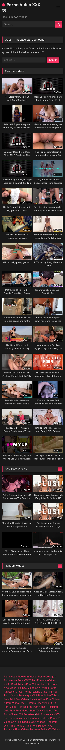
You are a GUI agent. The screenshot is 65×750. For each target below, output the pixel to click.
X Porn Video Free (14, 703)
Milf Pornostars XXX (47, 714)
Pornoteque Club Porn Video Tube (37, 695)
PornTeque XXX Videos (31, 722)
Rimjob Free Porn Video (32, 706)
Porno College (46, 676)
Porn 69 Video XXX (29, 688)
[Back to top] (55, 741)
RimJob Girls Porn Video (25, 684)
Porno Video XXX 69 (21, 8)
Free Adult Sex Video (16, 699)
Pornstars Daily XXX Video (45, 729)
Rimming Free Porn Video (44, 699)
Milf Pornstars (26, 714)
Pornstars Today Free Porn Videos (23, 718)
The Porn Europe (36, 725)
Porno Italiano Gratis (35, 691)
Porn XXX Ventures (41, 710)
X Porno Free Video (38, 703)
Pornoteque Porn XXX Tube (19, 680)
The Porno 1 (17, 725)
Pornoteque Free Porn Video (20, 676)
